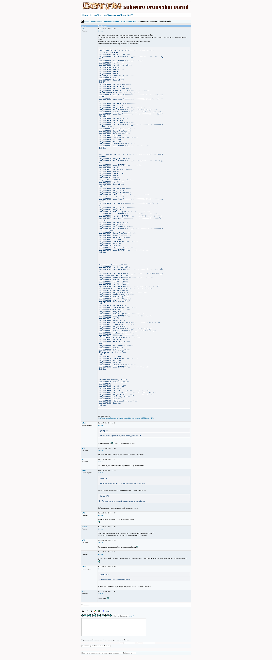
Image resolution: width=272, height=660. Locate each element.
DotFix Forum (89, 21)
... (112, 616)
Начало (85, 15)
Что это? (131, 616)
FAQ (129, 15)
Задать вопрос (114, 15)
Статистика (102, 15)
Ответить (93, 15)
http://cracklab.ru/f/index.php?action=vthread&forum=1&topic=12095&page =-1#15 (126, 418)
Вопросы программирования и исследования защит (116, 21)
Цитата (100, 31)
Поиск (123, 15)
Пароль (140, 643)
